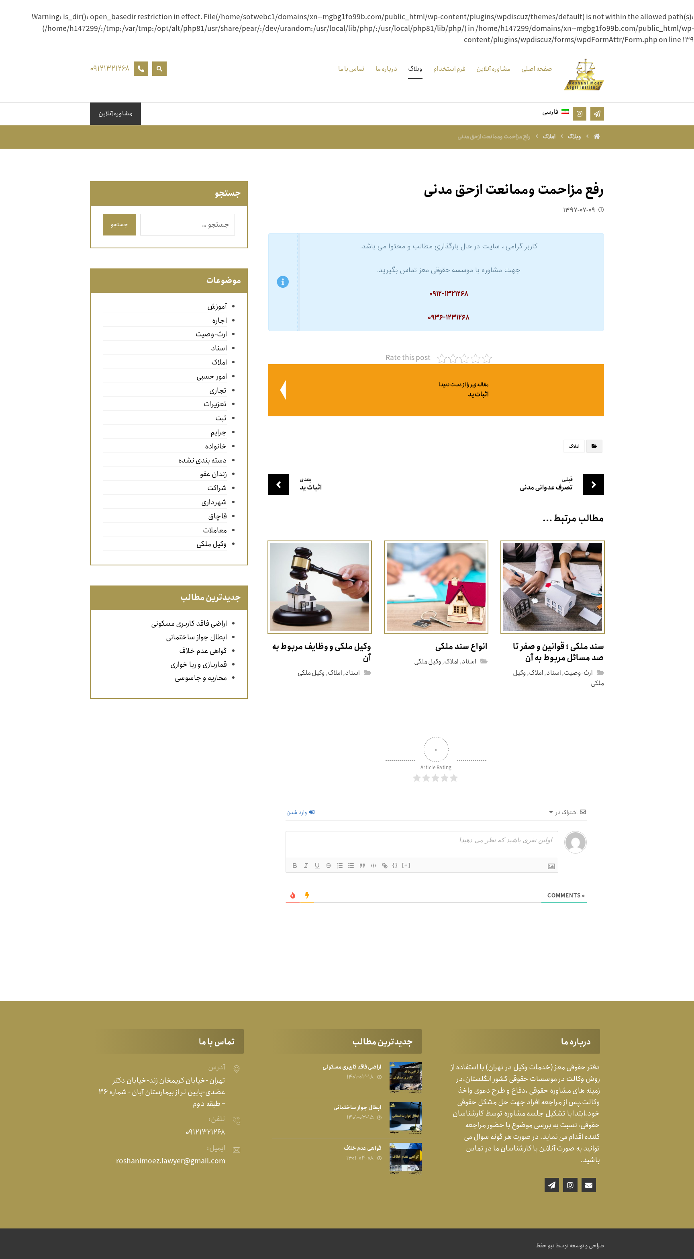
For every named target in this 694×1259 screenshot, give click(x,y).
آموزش (217, 306)
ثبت (221, 418)
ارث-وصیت (578, 673)
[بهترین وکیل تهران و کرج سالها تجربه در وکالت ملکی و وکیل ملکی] (584, 74)
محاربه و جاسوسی (201, 678)
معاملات (215, 530)
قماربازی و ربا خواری (198, 664)
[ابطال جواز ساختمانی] (406, 1118)
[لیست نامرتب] (351, 865)
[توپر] (294, 865)
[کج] (306, 865)
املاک (574, 446)
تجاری (218, 390)
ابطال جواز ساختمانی (196, 637)
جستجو (119, 224)
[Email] (589, 1185)
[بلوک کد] (373, 865)
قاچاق (217, 516)
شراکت (217, 488)
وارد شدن (297, 812)
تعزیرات (215, 404)
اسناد (553, 673)
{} (395, 865)
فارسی (550, 112)
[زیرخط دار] (317, 865)
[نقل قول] (362, 865)
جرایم (218, 432)
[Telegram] (552, 1185)
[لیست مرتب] (339, 865)
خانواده (216, 446)
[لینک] (384, 865)
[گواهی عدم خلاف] (406, 1159)
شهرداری (214, 502)
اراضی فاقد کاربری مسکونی (189, 623)
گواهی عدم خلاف (203, 651)
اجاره (219, 320)
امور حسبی (211, 376)
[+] (406, 865)
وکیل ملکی (427, 662)
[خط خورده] (328, 865)
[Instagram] (570, 1185)
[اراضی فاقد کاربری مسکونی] (406, 1078)
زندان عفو (213, 474)
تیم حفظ (545, 1245)
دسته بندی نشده (202, 460)
